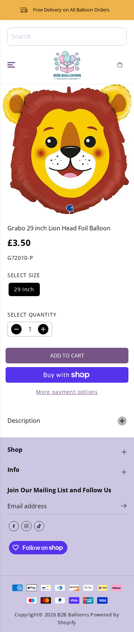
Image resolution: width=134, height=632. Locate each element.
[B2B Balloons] (67, 65)
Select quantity (31, 314)
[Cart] (120, 64)
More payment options (67, 391)
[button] (11, 65)
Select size (23, 275)
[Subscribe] (124, 506)
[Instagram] (26, 526)
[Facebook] (13, 526)
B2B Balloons (73, 614)
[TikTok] (39, 526)
